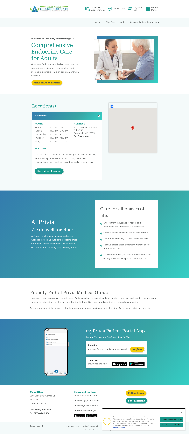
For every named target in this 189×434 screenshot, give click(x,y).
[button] (132, 128)
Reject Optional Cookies (172, 425)
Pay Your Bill (138, 8)
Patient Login (136, 393)
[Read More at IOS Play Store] (79, 415)
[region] (144, 419)
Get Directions (81, 136)
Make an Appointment (47, 82)
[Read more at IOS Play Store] (119, 364)
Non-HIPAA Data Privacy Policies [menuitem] (96, 430)
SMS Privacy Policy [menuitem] (72, 426)
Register (137, 349)
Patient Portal (154, 8)
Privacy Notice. (119, 427)
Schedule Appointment (98, 8)
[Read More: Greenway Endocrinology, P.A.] (50, 9)
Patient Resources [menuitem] (148, 22)
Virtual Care (119, 9)
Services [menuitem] (134, 22)
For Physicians (136, 400)
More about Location (49, 171)
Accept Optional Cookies (171, 419)
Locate (112, 106)
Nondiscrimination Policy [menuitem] (90, 426)
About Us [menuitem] (99, 22)
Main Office (40, 116)
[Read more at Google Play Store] (137, 364)
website (147, 308)
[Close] (181, 412)
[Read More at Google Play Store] (91, 415)
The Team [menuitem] (111, 22)
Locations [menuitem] (122, 22)
